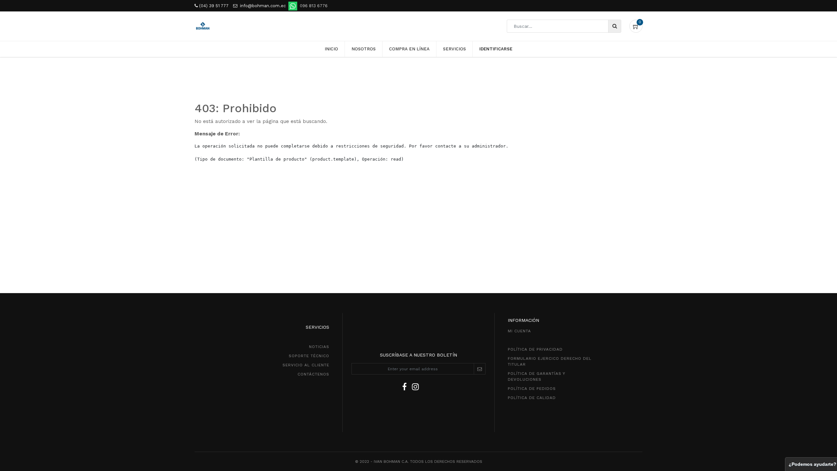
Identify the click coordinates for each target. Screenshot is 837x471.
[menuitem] (331, 49)
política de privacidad (535, 349)
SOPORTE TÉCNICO (309, 356)
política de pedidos (532, 388)
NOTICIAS (319, 346)
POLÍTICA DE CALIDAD (532, 397)
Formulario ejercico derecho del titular (549, 361)
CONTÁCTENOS (313, 374)
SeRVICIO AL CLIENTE (305, 365)
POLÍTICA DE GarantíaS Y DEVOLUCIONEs (536, 376)
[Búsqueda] (614, 26)
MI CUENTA (519, 331)
